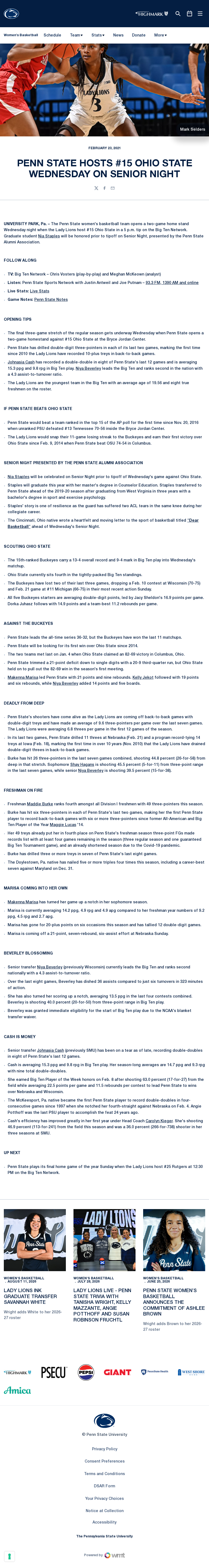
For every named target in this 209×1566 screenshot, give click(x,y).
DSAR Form (104, 1486)
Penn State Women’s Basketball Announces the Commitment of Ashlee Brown (174, 1302)
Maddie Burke (40, 804)
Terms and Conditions (104, 1474)
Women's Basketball (24, 1278)
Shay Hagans (82, 765)
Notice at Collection (105, 1511)
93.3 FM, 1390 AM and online (172, 283)
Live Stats (39, 291)
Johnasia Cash (21, 362)
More (159, 35)
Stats (96, 35)
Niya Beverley (88, 369)
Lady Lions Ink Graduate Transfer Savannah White (30, 1297)
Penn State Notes (51, 300)
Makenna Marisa (23, 678)
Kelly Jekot (143, 678)
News (118, 35)
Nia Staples (49, 236)
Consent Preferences (105, 1461)
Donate (139, 36)
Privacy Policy (104, 1449)
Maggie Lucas (63, 825)
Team (75, 35)
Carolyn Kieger (159, 1121)
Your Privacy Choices (104, 1499)
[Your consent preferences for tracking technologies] (9, 1556)
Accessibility (104, 1522)
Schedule (52, 35)
